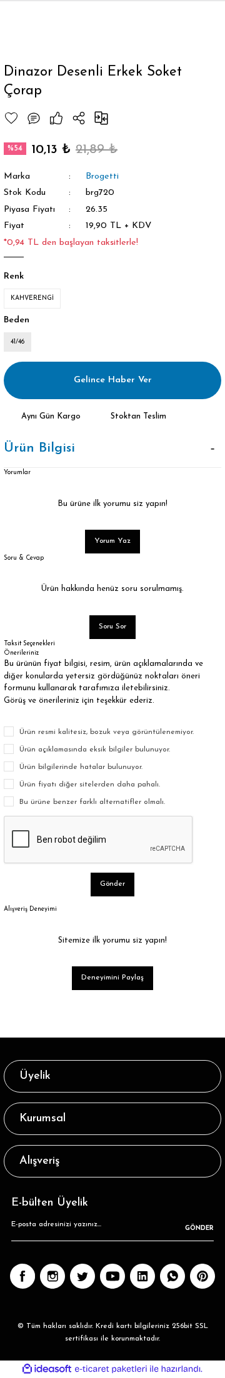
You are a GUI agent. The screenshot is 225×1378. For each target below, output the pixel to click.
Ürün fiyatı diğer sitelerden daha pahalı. (89, 784)
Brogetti (102, 176)
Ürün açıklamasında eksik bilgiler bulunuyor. (94, 749)
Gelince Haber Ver (113, 380)
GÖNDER (199, 1228)
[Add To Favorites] (11, 118)
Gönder (112, 884)
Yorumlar (17, 472)
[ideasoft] (47, 1369)
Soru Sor (112, 626)
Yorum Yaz (112, 541)
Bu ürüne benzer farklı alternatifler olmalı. (92, 802)
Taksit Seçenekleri (29, 643)
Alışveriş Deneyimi (30, 909)
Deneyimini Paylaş (112, 977)
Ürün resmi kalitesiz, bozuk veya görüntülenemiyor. (106, 732)
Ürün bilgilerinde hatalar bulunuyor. (80, 767)
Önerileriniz (21, 653)
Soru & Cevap (24, 558)
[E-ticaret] (111, 1369)
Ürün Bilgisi (39, 448)
